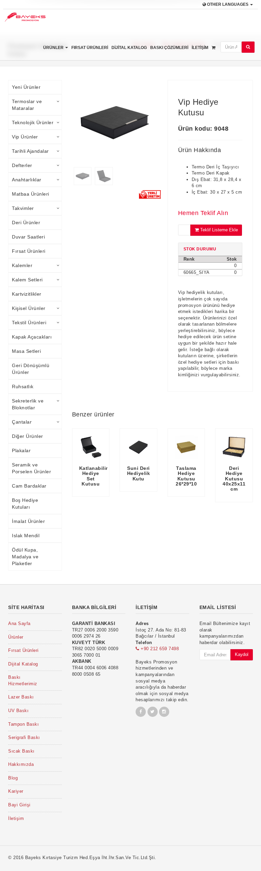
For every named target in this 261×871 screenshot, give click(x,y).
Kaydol (241, 654)
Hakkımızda (21, 764)
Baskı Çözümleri (169, 47)
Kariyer (15, 791)
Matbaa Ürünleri (30, 194)
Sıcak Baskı (21, 751)
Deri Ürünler (26, 222)
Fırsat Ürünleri (89, 47)
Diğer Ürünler (27, 436)
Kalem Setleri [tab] (27, 279)
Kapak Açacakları (32, 337)
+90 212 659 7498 (159, 648)
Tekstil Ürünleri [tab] (29, 322)
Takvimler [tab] (23, 208)
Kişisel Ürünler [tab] (29, 308)
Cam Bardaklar (29, 486)
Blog (13, 777)
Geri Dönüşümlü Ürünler (30, 369)
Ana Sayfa (19, 623)
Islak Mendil (25, 535)
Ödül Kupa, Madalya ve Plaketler (25, 556)
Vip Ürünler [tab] (25, 136)
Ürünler (54, 47)
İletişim (200, 47)
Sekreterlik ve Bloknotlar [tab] (28, 404)
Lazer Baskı (21, 697)
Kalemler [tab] (22, 265)
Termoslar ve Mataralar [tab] (27, 105)
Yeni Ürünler (26, 87)
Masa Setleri (26, 351)
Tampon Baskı (23, 724)
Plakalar (21, 450)
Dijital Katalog (129, 47)
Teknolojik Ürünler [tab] (32, 122)
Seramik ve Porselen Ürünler (31, 468)
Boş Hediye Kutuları (25, 503)
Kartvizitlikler (26, 294)
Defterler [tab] (22, 165)
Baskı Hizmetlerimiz (22, 680)
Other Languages (227, 4)
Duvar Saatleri (28, 237)
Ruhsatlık (23, 386)
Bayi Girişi (19, 804)
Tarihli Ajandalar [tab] (30, 151)
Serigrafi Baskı (24, 737)
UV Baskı (18, 710)
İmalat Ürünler (28, 521)
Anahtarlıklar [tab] (26, 179)
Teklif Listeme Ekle (218, 229)
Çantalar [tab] (22, 422)
